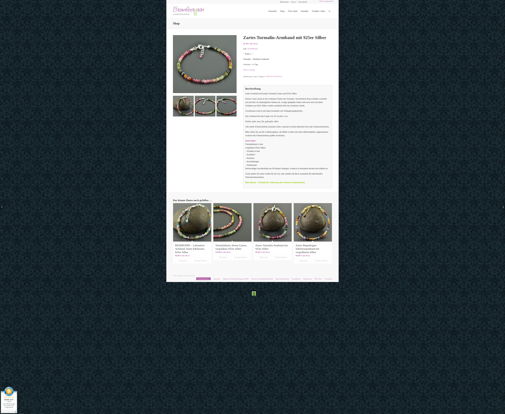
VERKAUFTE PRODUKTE (274, 76)
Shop (176, 23)
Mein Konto (284, 2)
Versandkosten (252, 49)
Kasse (293, 2)
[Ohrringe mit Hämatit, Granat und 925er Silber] (2, 207)
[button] (254, 293)
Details (184, 261)
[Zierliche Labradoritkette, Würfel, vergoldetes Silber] (503, 207)
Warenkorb (303, 2)
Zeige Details (201, 261)
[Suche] (329, 11)
